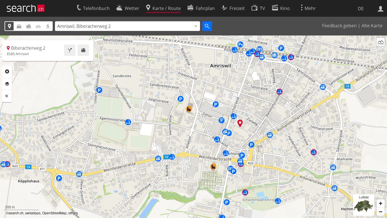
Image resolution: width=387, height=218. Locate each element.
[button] (240, 123)
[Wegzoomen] (381, 211)
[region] (193, 126)
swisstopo (33, 212)
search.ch (16, 212)
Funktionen (7, 96)
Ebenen (7, 84)
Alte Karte (372, 25)
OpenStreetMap (54, 212)
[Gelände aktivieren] (381, 42)
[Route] (69, 50)
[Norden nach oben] (381, 52)
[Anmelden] (380, 8)
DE (361, 8)
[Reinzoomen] (381, 203)
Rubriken (7, 71)
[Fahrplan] (83, 50)
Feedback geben (339, 25)
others (73, 212)
